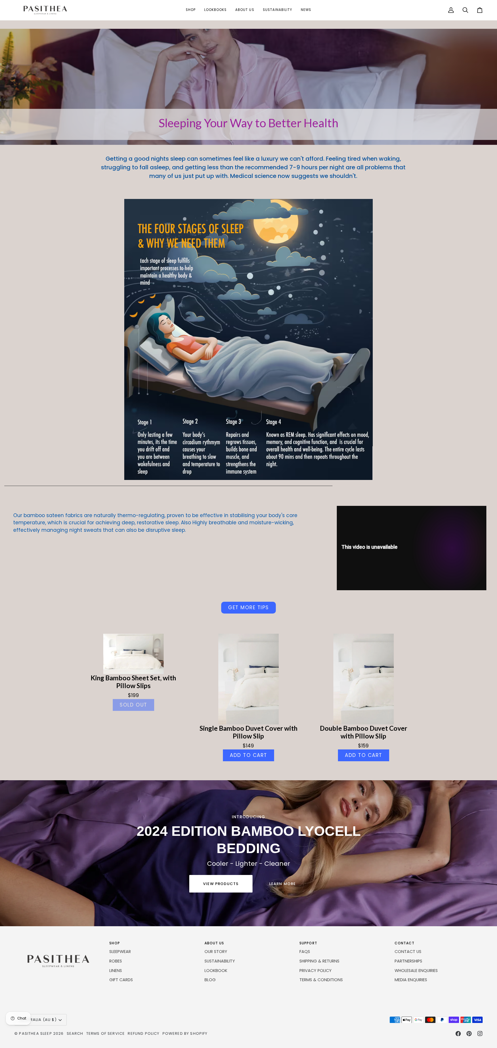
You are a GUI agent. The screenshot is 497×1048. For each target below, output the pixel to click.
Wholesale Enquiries (416, 970)
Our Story (215, 951)
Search (75, 1033)
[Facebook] (458, 1033)
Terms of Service (105, 1033)
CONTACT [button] (405, 943)
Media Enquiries (411, 980)
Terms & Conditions (321, 980)
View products (220, 883)
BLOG (210, 980)
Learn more (282, 883)
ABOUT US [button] (214, 943)
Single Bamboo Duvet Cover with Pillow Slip (248, 732)
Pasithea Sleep (35, 1033)
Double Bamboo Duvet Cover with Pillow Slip (363, 732)
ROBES (115, 961)
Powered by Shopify (185, 1033)
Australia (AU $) (38, 1019)
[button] (190, 10)
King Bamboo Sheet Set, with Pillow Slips (133, 682)
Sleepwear (120, 951)
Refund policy (143, 1033)
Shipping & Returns (319, 961)
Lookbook (215, 970)
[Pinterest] (469, 1033)
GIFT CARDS (121, 980)
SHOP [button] (114, 943)
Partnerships (408, 961)
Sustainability (219, 961)
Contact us (408, 951)
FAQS (304, 951)
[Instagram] (480, 1033)
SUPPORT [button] (308, 943)
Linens (115, 970)
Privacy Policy (315, 970)
